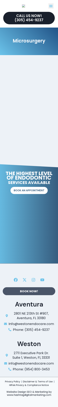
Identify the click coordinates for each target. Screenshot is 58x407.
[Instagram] (33, 280)
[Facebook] (16, 280)
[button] (51, 6)
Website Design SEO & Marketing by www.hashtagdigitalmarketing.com (29, 393)
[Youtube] (42, 280)
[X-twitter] (25, 280)
